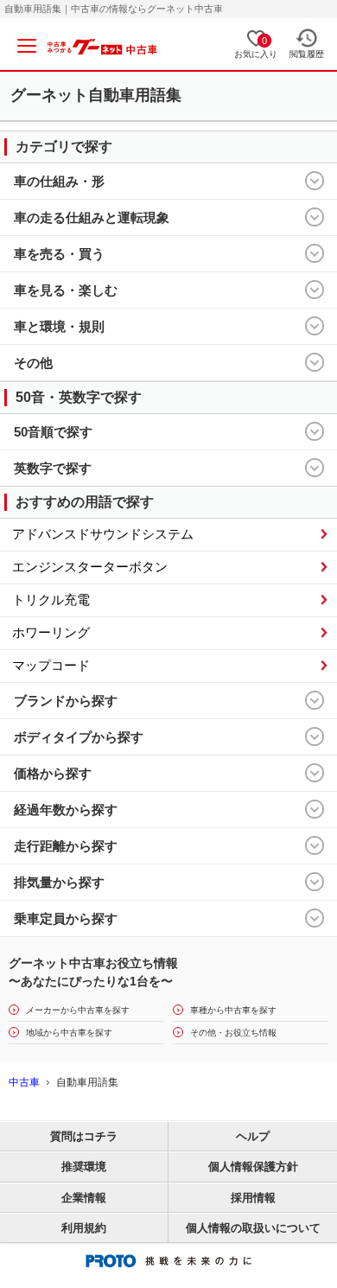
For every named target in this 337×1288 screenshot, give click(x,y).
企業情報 (83, 1197)
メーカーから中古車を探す (78, 1010)
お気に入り (255, 47)
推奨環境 (83, 1166)
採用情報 (253, 1197)
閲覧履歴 (306, 54)
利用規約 (83, 1227)
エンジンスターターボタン (90, 566)
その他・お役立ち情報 (233, 1032)
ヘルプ (253, 1136)
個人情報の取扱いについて (253, 1227)
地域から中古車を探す (69, 1032)
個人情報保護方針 (253, 1166)
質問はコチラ (84, 1136)
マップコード (51, 665)
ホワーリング (51, 632)
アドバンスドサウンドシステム (103, 533)
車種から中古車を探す (233, 1010)
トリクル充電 (51, 599)
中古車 (24, 1082)
